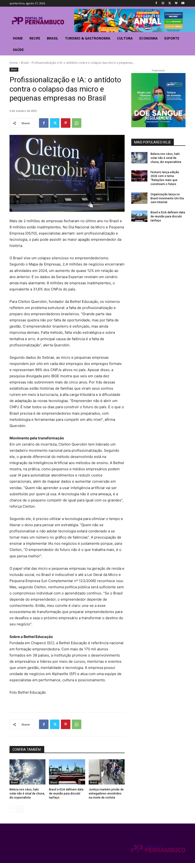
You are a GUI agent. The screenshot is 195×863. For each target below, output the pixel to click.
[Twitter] (169, 3)
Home (14, 63)
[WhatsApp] (76, 123)
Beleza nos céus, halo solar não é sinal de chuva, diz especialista (27, 793)
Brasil (25, 63)
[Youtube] (182, 3)
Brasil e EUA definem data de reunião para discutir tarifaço (66, 793)
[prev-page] (12, 809)
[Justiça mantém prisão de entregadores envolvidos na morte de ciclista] (107, 772)
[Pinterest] (65, 123)
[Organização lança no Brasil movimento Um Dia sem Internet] (139, 198)
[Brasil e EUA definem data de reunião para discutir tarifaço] (67, 772)
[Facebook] (156, 3)
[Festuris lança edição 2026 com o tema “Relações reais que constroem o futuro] (139, 176)
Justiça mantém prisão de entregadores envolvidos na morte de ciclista (106, 793)
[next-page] (20, 809)
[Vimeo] (176, 3)
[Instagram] (163, 3)
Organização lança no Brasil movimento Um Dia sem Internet (167, 198)
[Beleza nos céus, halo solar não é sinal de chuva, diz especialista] (27, 772)
